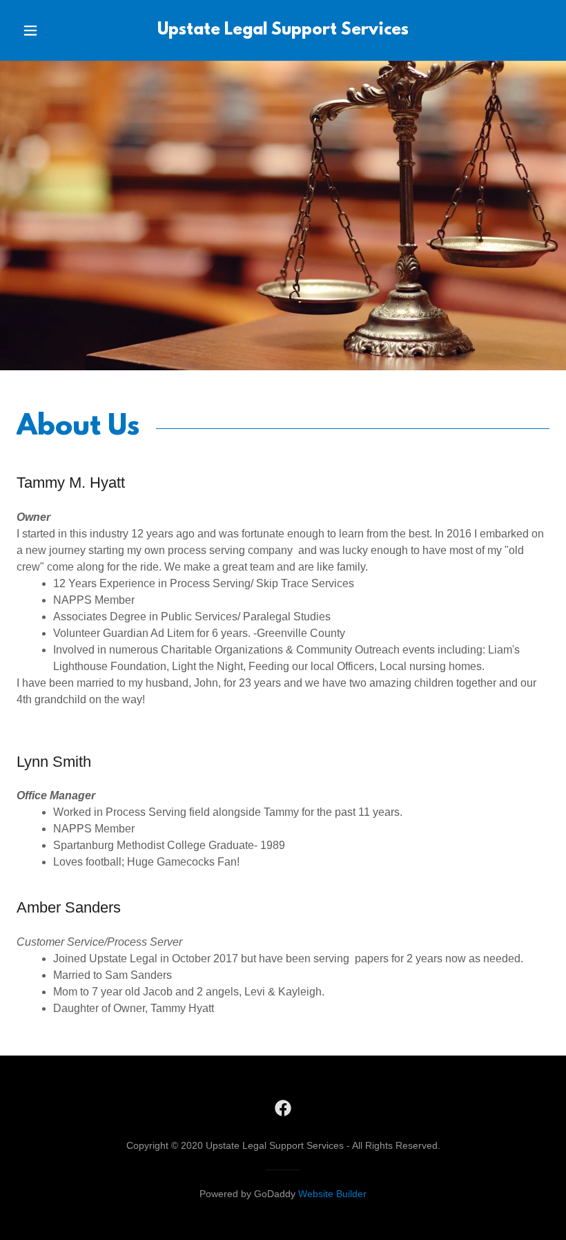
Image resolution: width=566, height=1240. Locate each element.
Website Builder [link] (332, 1193)
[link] (283, 31)
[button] (42, 30)
